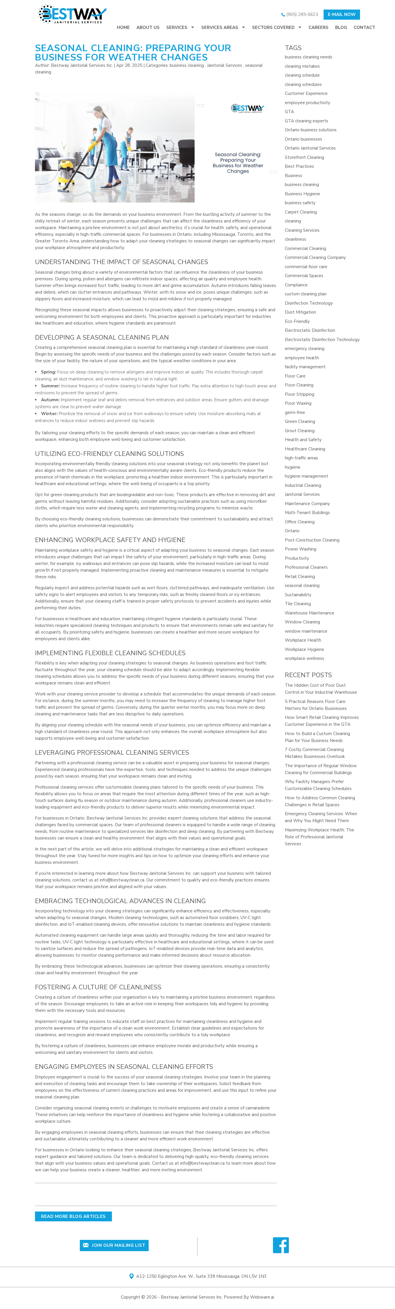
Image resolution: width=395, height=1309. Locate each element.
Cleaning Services (302, 230)
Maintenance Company (307, 504)
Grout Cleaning (300, 431)
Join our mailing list (118, 1245)
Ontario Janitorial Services (310, 148)
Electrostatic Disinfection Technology (322, 340)
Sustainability (298, 595)
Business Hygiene (302, 194)
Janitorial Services (224, 65)
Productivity (297, 558)
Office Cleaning (300, 522)
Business (293, 175)
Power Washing (300, 549)
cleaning (293, 221)
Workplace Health (303, 640)
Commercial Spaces (304, 276)
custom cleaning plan (305, 294)
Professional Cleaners (306, 567)
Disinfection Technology (309, 303)
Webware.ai (262, 1297)
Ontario (292, 531)
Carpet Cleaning (301, 212)
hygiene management (306, 476)
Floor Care (295, 376)
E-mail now (342, 14)
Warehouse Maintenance (309, 613)
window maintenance (306, 631)
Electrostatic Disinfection (310, 330)
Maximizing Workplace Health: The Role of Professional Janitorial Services (319, 837)
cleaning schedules (303, 84)
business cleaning (187, 65)
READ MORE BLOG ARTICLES (73, 1216)
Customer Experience (306, 93)
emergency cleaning (304, 348)
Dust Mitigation (300, 312)
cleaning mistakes (302, 66)
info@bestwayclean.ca (122, 880)
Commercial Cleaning (305, 248)
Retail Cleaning (300, 576)
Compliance (296, 285)
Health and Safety (303, 440)
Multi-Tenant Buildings (307, 513)
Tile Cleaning (298, 604)
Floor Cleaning (299, 385)
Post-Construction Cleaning (312, 540)
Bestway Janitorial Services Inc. (224, 1150)
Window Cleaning (302, 622)
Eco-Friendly (297, 321)
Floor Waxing (298, 403)
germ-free (295, 412)
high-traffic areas (301, 458)
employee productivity (307, 103)
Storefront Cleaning (304, 157)
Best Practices (299, 166)
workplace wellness (304, 658)
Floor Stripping (299, 394)
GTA (289, 112)
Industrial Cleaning (303, 485)
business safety (300, 203)
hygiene (292, 467)
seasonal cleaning (302, 585)
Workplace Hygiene (304, 649)
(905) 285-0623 (301, 14)
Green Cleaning (300, 421)
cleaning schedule (302, 75)
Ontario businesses (303, 139)
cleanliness (295, 239)
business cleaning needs (308, 57)
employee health (302, 358)
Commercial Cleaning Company (315, 257)
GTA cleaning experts (306, 121)
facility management (305, 367)
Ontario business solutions (311, 130)
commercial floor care (306, 267)
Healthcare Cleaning (305, 449)
